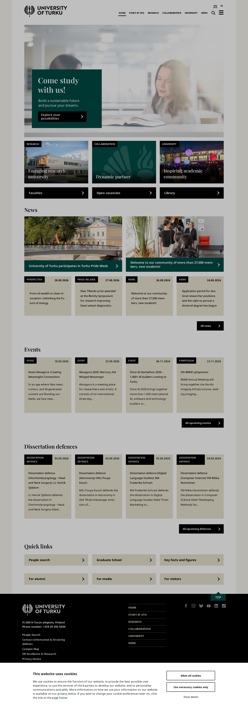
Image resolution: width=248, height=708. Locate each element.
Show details (191, 697)
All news (206, 325)
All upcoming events (198, 423)
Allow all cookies (191, 675)
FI (222, 5)
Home (122, 12)
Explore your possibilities (50, 116)
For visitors (172, 579)
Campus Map (30, 649)
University (191, 12)
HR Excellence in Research (39, 653)
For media (104, 579)
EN (215, 5)
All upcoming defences (197, 528)
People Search (31, 634)
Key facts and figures (180, 560)
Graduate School (109, 560)
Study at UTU (136, 12)
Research (153, 12)
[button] (221, 12)
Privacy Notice (31, 659)
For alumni (37, 579)
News (204, 12)
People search (39, 560)
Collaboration (171, 12)
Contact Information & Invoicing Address (43, 642)
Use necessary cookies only (191, 687)
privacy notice (67, 694)
